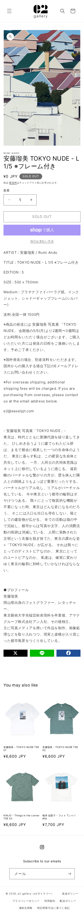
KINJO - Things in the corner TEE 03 (21, 817)
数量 (7, 190)
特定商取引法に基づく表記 (53, 908)
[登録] (69, 873)
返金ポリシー (70, 893)
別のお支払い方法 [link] (42, 241)
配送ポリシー (68, 901)
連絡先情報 (26, 908)
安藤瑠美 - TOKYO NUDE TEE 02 (60, 749)
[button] (9, 11)
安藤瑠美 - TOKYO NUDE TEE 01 (21, 749)
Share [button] (13, 665)
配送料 (13, 182)
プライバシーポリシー (26, 901)
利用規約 (49, 901)
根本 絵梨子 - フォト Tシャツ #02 (59, 817)
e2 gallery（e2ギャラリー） (36, 893)
